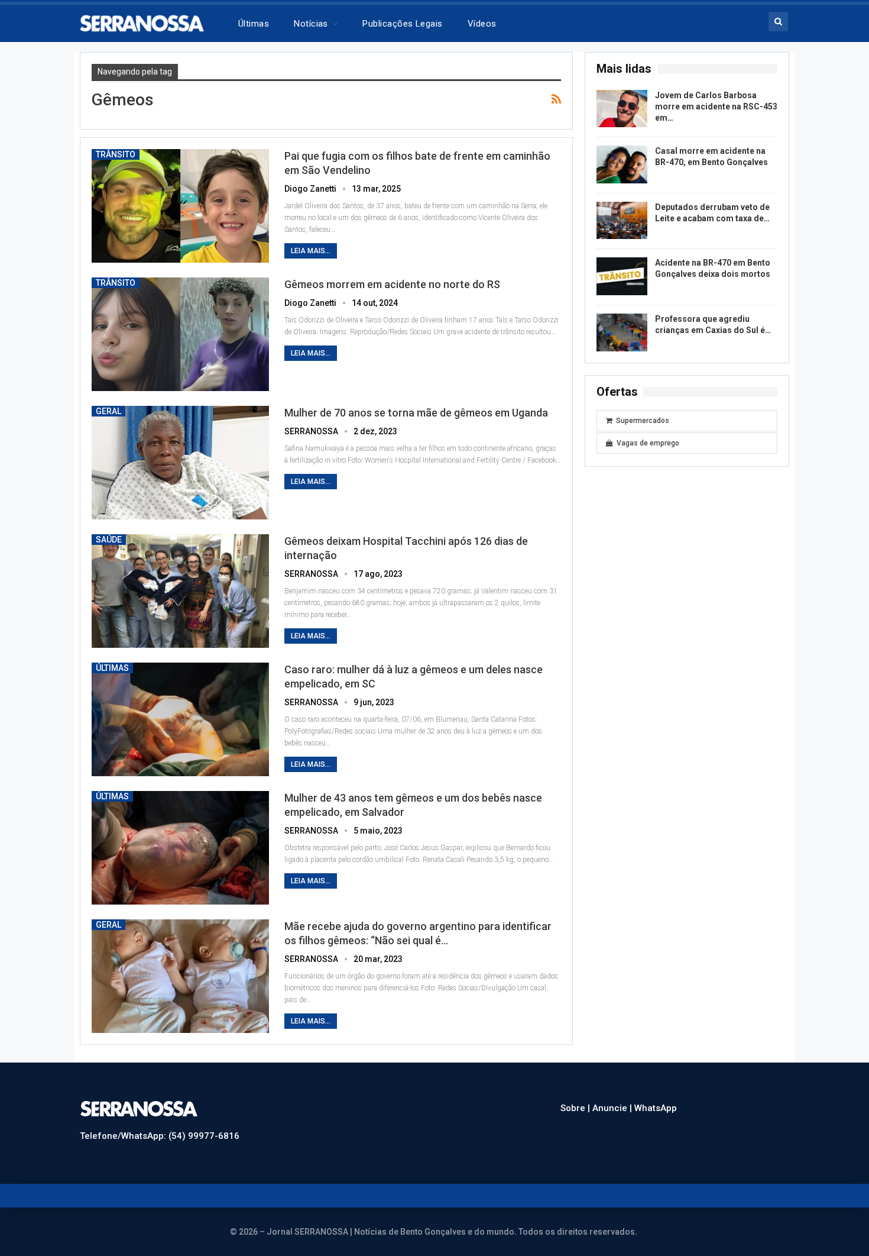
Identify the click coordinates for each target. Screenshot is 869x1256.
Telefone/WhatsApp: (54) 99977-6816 (159, 1136)
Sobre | (576, 1108)
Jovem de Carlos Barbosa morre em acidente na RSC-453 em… (716, 106)
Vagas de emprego (648, 443)
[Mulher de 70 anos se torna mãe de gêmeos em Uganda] (180, 462)
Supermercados (642, 420)
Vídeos (482, 23)
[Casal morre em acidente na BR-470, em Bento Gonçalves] (621, 164)
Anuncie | (613, 1108)
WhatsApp (655, 1108)
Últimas (253, 23)
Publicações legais (402, 23)
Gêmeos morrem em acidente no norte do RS (392, 284)
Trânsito (115, 154)
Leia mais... (310, 251)
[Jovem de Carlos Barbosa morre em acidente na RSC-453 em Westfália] (621, 109)
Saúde (109, 539)
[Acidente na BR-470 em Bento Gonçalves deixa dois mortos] (621, 276)
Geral (108, 411)
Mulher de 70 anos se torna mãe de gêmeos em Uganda (416, 412)
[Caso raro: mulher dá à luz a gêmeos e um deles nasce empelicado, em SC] (180, 719)
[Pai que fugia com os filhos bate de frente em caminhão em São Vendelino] (180, 206)
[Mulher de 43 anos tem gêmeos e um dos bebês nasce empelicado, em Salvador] (180, 848)
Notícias (311, 23)
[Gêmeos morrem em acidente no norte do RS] (180, 334)
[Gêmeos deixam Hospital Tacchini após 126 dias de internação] (180, 591)
